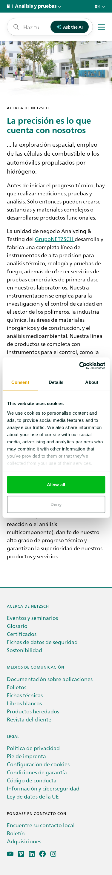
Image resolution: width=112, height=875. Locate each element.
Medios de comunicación (35, 666)
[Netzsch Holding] (9, 6)
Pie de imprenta (26, 756)
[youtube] (10, 854)
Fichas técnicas (25, 695)
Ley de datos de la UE (33, 796)
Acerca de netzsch (28, 606)
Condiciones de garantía (37, 772)
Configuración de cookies (38, 764)
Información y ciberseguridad (43, 788)
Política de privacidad (33, 748)
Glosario (17, 625)
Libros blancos (24, 703)
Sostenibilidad (24, 650)
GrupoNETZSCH (55, 239)
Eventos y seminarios (32, 617)
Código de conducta (31, 780)
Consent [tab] (20, 382)
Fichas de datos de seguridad (42, 642)
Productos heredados (33, 711)
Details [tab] (56, 382)
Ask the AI (73, 27)
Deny (55, 504)
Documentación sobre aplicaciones (50, 679)
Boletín (16, 833)
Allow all (56, 484)
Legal (13, 736)
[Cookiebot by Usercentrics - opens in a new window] (79, 366)
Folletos (16, 687)
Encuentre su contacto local (41, 825)
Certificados (21, 634)
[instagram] (53, 854)
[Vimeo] (21, 854)
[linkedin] (31, 854)
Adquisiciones (24, 841)
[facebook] (42, 854)
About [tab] (91, 382)
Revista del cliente (29, 719)
